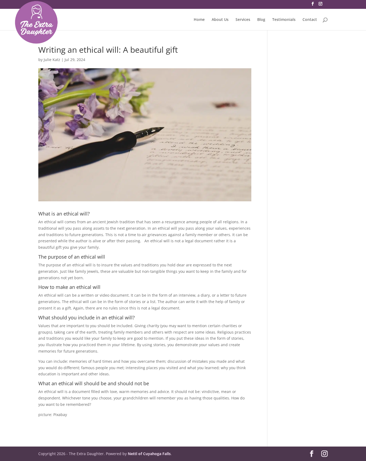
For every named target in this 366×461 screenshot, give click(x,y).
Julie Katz (52, 59)
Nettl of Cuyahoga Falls (149, 453)
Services (243, 20)
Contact (309, 20)
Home (199, 20)
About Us (220, 20)
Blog (261, 20)
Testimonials (284, 20)
